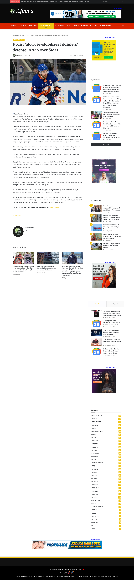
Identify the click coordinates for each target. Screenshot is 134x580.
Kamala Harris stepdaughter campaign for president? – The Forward (112, 208)
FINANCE (95, 469)
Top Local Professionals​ (103, 26)
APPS (94, 503)
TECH (94, 466)
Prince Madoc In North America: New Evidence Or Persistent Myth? (112, 236)
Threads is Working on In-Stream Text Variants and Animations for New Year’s (112, 313)
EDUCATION (96, 519)
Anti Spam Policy (38, 576)
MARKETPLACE (86, 26)
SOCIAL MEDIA (59, 26)
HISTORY (95, 441)
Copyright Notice (50, 576)
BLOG (69, 26)
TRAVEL (94, 510)
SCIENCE (95, 425)
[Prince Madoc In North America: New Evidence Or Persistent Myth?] (96, 237)
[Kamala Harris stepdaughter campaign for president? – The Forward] (96, 208)
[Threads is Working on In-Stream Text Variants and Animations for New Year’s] (96, 314)
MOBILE (94, 459)
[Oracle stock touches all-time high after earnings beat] (96, 227)
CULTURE (95, 494)
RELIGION (95, 516)
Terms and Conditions (112, 576)
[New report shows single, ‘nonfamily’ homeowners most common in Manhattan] (48, 258)
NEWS (13, 26)
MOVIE (94, 437)
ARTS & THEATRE (97, 507)
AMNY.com (54, 207)
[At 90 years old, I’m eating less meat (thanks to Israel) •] (96, 342)
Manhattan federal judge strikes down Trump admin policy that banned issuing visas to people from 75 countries (23, 269)
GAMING (95, 456)
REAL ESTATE (96, 422)
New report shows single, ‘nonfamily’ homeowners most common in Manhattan (46, 268)
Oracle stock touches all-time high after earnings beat (111, 227)
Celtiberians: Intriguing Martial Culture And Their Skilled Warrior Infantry (112, 217)
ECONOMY (95, 488)
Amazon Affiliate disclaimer (24, 576)
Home (16, 35)
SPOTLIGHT (23, 26)
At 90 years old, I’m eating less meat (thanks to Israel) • (112, 341)
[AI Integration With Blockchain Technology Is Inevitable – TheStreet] (96, 323)
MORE (75, 26)
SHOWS (94, 419)
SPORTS (95, 444)
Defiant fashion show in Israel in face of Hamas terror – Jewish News (111, 351)
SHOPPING (95, 453)
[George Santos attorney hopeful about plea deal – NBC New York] (96, 332)
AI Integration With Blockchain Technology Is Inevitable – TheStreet (111, 323)
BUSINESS (32, 26)
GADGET (95, 428)
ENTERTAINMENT (45, 26)
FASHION (95, 472)
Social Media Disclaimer (97, 576)
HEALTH (95, 529)
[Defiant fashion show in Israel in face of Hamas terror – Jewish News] (96, 351)
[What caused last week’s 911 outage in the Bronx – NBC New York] (96, 115)
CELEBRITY (96, 447)
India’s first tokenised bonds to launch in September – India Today (111, 135)
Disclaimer (60, 576)
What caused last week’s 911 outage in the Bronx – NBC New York (111, 114)
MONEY (94, 497)
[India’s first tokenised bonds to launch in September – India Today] (96, 136)
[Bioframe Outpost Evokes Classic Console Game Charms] (96, 246)
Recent (115, 304)
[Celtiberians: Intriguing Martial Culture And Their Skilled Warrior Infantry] (96, 218)
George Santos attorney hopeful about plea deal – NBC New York (111, 332)
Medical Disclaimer (82, 576)
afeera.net (19, 55)
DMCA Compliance (70, 576)
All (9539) (106, 144)
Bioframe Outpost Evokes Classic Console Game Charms (111, 246)
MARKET (95, 478)
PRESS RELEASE (97, 431)
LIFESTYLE (95, 481)
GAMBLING (95, 491)
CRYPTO (95, 485)
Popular (97, 304)
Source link (17, 216)
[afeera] (22, 11)
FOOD (94, 525)
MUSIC (94, 450)
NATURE (95, 522)
